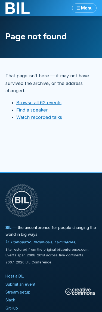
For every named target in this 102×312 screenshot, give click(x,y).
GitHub (11, 308)
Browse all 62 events (38, 102)
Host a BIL (14, 276)
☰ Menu (84, 8)
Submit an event (20, 284)
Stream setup (17, 292)
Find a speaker (32, 110)
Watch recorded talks (39, 117)
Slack (10, 300)
